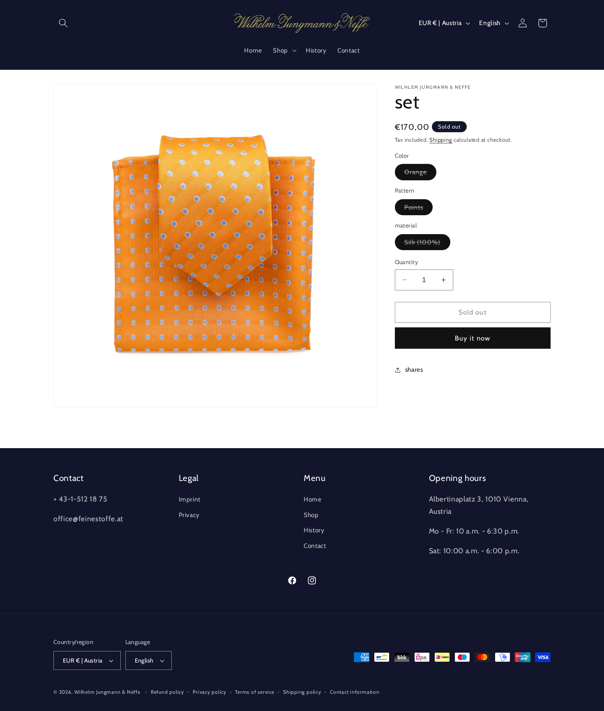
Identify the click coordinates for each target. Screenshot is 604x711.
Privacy (189, 514)
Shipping (440, 139)
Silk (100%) (427, 244)
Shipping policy (302, 692)
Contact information (355, 692)
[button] (63, 23)
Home (313, 499)
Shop (311, 514)
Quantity (406, 262)
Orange (420, 174)
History (314, 530)
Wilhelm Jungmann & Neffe (107, 692)
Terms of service (254, 692)
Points (418, 209)
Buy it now (472, 338)
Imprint (190, 499)
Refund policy (167, 692)
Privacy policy (209, 692)
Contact (315, 545)
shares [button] (414, 369)
